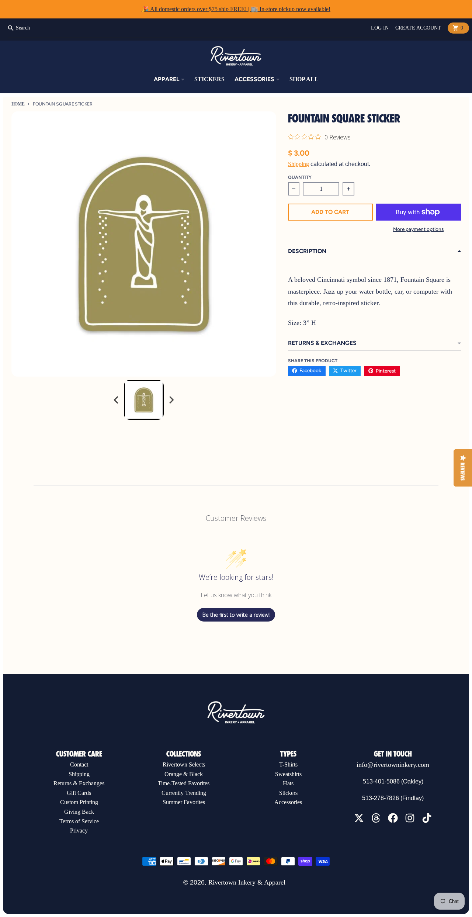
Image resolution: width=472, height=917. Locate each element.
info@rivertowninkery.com (393, 764)
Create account (418, 28)
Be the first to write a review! (236, 614)
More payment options (418, 229)
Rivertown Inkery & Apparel (246, 882)
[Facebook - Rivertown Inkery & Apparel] (393, 818)
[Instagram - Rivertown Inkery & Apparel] (410, 818)
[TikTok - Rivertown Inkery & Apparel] (427, 818)
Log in (380, 28)
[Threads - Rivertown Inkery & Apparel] (376, 818)
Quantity (300, 177)
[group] (144, 400)
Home (18, 104)
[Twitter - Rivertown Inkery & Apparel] (359, 818)
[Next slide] (171, 399)
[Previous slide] (116, 399)
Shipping (298, 164)
